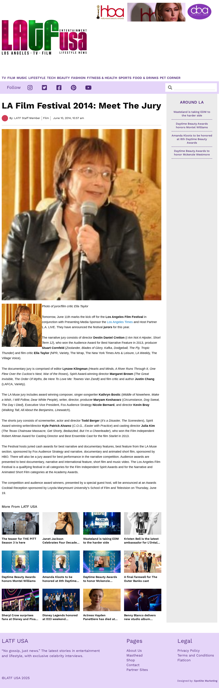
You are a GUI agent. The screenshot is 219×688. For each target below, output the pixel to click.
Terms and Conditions (195, 655)
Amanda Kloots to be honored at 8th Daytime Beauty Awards (59, 579)
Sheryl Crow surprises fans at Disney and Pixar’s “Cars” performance (20, 617)
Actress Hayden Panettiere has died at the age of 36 (99, 617)
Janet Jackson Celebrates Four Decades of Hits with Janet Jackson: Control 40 (60, 540)
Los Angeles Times (120, 322)
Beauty (63, 78)
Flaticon (184, 660)
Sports (125, 78)
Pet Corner (170, 78)
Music (22, 78)
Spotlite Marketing (205, 680)
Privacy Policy (188, 650)
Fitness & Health (102, 78)
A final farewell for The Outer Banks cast (140, 578)
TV (4, 78)
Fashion (78, 78)
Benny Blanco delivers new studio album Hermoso (140, 617)
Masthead (134, 655)
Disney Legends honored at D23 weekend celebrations (60, 617)
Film (11, 78)
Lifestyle (37, 78)
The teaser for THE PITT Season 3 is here (19, 540)
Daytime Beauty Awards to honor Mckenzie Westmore (100, 579)
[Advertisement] (154, 47)
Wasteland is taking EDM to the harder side (101, 540)
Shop (130, 660)
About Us (134, 650)
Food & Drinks (145, 78)
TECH (51, 78)
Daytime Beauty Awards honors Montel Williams (19, 578)
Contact (132, 665)
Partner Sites (137, 670)
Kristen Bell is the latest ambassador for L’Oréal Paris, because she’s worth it (141, 540)
